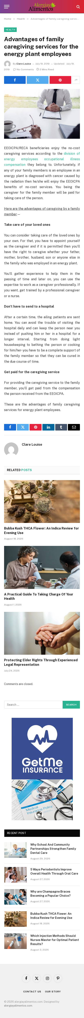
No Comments (25, 69)
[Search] (78, 6)
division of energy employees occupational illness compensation (42, 159)
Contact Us (32, 991)
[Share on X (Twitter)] (37, 80)
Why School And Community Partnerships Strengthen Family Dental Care (53, 848)
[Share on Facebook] (15, 80)
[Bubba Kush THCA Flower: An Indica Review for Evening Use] (42, 501)
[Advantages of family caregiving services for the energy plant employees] (42, 114)
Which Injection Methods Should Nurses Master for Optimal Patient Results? (54, 940)
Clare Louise (23, 63)
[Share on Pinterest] (60, 80)
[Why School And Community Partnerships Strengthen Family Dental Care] (15, 850)
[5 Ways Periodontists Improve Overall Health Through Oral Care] (15, 875)
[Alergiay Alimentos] (42, 6)
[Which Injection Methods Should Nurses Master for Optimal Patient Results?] (15, 941)
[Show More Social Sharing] (76, 80)
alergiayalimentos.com (18, 1005)
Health (10, 29)
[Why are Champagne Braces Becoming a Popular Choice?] (15, 897)
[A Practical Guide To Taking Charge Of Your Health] (42, 567)
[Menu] (6, 6)
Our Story (53, 991)
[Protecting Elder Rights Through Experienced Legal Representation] (42, 633)
